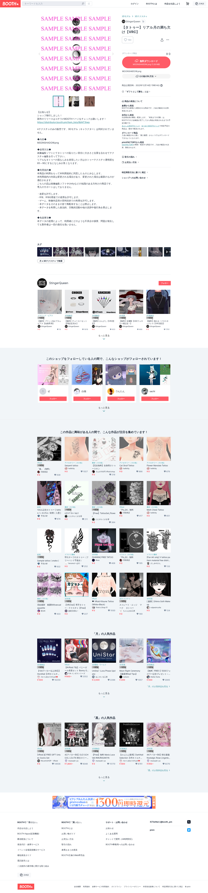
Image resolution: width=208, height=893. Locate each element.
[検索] (83, 4)
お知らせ (110, 828)
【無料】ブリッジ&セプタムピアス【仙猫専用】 (49, 322)
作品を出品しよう (172, 4)
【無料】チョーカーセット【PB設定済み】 (76, 322)
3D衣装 (122, 315)
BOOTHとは (151, 4)
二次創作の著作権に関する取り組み (33, 866)
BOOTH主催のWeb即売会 (73, 855)
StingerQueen (58, 283)
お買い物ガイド (68, 833)
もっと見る (104, 407)
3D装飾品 (68, 315)
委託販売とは (23, 860)
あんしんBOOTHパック (131, 126)
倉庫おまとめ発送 (69, 850)
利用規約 (86, 886)
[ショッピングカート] (187, 3)
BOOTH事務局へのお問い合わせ (120, 844)
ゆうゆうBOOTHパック (150, 126)
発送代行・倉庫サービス (28, 844)
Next (113, 54)
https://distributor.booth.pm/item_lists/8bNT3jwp (63, 122)
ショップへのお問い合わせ (134, 177)
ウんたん (120, 391)
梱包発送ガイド (24, 855)
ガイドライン (116, 886)
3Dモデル (126, 16)
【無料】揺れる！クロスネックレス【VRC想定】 (157, 322)
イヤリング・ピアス (45, 315)
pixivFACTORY (127, 145)
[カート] (143, 21)
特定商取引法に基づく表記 (134, 172)
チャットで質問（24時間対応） (120, 839)
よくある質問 (112, 833)
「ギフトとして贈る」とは (136, 91)
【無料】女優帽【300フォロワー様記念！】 (131, 322)
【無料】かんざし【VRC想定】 (103, 322)
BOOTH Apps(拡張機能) (28, 833)
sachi (152, 391)
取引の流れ (130, 157)
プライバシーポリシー (132, 886)
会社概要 (77, 886)
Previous (39, 54)
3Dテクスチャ (141, 16)
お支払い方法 (131, 162)
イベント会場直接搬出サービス (31, 850)
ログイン (135, 4)
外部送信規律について (151, 886)
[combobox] (54, 3)
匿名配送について (25, 839)
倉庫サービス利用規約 (100, 886)
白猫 (84, 391)
